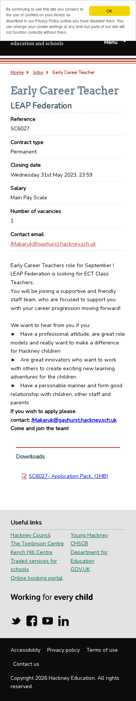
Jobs (38, 72)
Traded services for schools (34, 565)
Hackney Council (31, 535)
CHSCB (79, 543)
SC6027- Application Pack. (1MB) (68, 476)
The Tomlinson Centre (37, 543)
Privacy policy (63, 650)
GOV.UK (80, 569)
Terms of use (102, 650)
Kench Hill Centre (32, 552)
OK (109, 11)
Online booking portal (37, 578)
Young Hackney (89, 535)
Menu (110, 42)
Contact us (26, 664)
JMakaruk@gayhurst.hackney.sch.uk (53, 243)
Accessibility (25, 650)
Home (17, 72)
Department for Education (89, 557)
